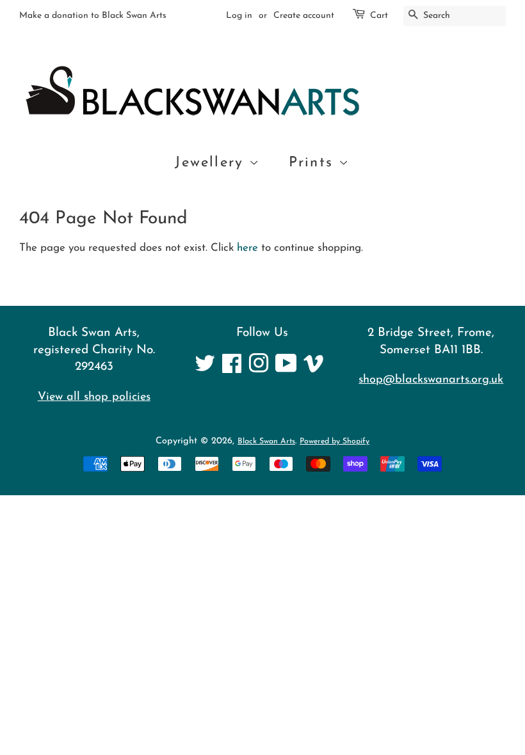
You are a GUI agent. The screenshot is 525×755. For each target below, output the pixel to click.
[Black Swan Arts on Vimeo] (313, 369)
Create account (303, 15)
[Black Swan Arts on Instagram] (258, 369)
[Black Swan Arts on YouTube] (286, 369)
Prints (314, 162)
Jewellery (212, 162)
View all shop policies (94, 397)
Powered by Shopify (334, 441)
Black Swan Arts (266, 441)
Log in (239, 15)
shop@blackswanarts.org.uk (431, 380)
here (247, 247)
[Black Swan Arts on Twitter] (205, 369)
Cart (379, 15)
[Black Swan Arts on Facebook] (232, 369)
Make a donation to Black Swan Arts (92, 15)
